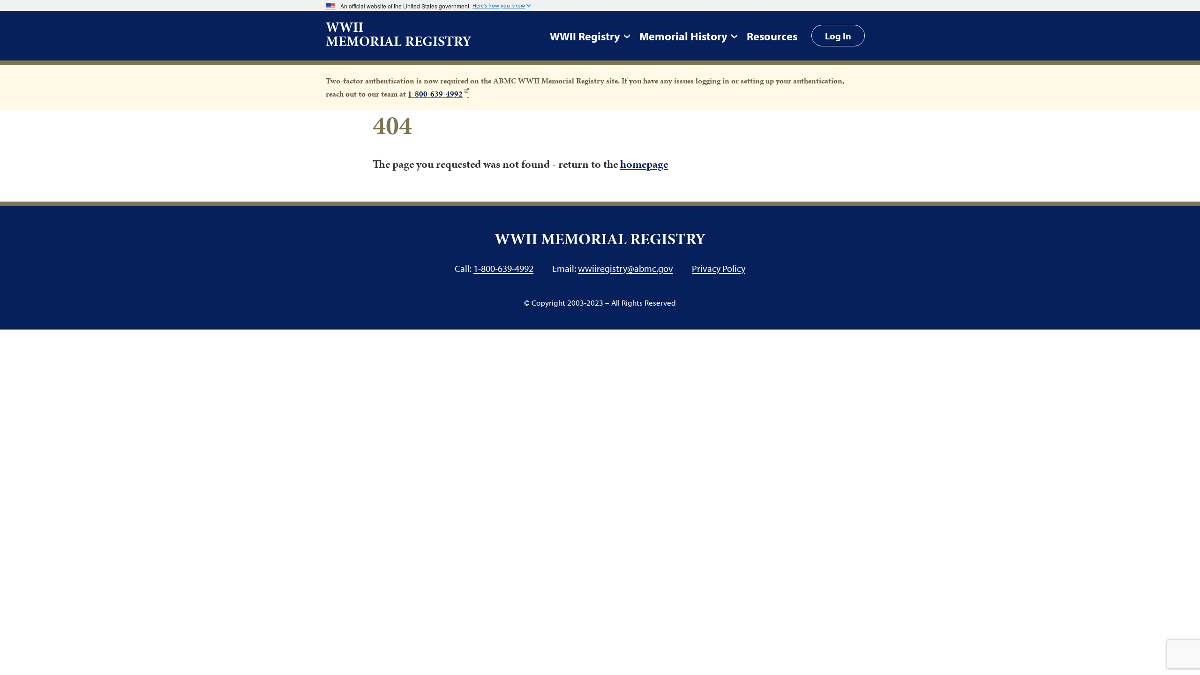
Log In (838, 36)
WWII (399, 34)
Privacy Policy (718, 268)
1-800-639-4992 (435, 93)
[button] (501, 6)
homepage (644, 164)
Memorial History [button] (683, 36)
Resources (772, 36)
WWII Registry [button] (585, 36)
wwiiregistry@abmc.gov (625, 268)
